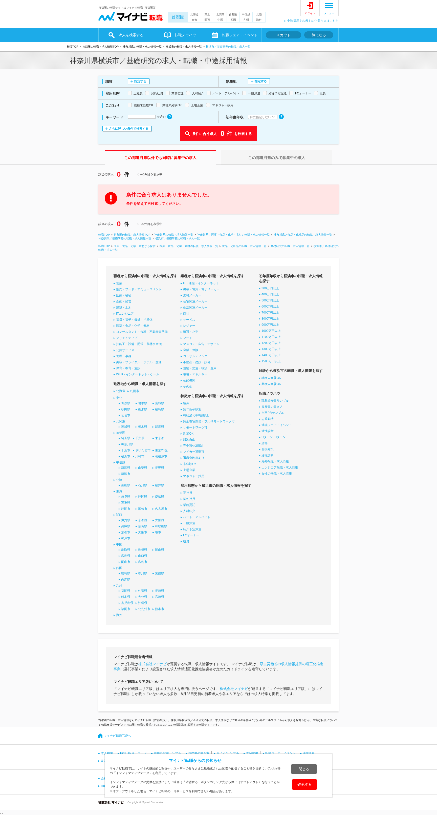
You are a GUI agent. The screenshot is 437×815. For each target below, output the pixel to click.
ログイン (310, 13)
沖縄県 (142, 603)
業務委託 (189, 505)
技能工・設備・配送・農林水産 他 (139, 344)
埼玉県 (125, 438)
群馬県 (159, 427)
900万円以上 (270, 325)
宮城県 (159, 403)
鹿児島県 (127, 603)
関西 (207, 19)
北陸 (259, 14)
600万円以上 (270, 306)
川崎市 (139, 456)
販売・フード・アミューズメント (139, 289)
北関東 (220, 14)
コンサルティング (195, 356)
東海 (194, 19)
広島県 (125, 556)
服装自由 (189, 439)
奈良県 (142, 526)
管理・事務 (123, 356)
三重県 (125, 502)
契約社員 (189, 499)
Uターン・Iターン (273, 437)
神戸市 (125, 538)
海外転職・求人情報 (275, 461)
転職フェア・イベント (280, 753)
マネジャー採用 (193, 476)
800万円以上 (270, 318)
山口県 (142, 556)
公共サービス (125, 350)
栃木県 (142, 427)
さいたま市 (142, 450)
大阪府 (159, 520)
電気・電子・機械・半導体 (134, 319)
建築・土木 (123, 307)
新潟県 (125, 468)
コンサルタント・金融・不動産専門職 (142, 332)
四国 (233, 19)
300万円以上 (270, 288)
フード (187, 338)
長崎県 (159, 591)
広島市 (142, 562)
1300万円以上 (271, 349)
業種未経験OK (271, 384)
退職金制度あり (193, 458)
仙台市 (125, 415)
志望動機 (267, 419)
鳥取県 (125, 550)
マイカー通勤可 (193, 452)
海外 (259, 19)
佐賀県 (142, 591)
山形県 (142, 409)
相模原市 (161, 456)
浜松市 (142, 509)
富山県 (125, 485)
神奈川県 (127, 444)
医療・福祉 (123, 295)
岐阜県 (125, 496)
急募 (186, 403)
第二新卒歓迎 (192, 409)
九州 (246, 19)
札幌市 (134, 391)
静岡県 (142, 496)
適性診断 (267, 431)
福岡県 (125, 591)
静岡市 (125, 509)
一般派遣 (189, 523)
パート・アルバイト (196, 517)
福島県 (159, 409)
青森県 (125, 403)
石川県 (142, 485)
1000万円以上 (271, 331)
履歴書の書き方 (272, 407)
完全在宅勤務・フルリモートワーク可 (209, 421)
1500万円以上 (271, 361)
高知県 (125, 579)
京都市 (125, 532)
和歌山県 (161, 526)
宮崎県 (159, 597)
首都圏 (177, 17)
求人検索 (107, 753)
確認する (304, 784)
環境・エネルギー (195, 374)
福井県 (159, 485)
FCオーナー (191, 535)
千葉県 (139, 438)
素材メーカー (192, 295)
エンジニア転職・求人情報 (279, 467)
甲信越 (246, 14)
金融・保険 (190, 350)
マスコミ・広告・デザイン (201, 344)
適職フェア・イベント (276, 425)
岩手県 (142, 403)
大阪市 (142, 532)
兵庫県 (125, 526)
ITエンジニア (125, 313)
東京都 (159, 438)
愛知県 (159, 496)
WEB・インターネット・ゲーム (137, 374)
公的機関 (189, 380)
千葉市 (125, 450)
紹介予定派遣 (192, 529)
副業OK (188, 433)
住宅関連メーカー (195, 301)
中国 (220, 19)
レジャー (189, 326)
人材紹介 (189, 511)
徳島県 (125, 573)
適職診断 (267, 455)
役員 (186, 541)
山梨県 (142, 468)
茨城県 (125, 427)
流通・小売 (190, 332)
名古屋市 (161, 509)
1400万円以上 (271, 355)
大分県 (142, 597)
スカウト (283, 35)
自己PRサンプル (272, 413)
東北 (207, 14)
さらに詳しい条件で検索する (128, 128)
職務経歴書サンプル (275, 400)
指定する (140, 81)
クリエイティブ (126, 338)
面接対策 (267, 449)
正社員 (187, 493)
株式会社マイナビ (152, 664)
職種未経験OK (271, 378)
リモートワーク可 (195, 427)
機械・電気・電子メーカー (201, 289)
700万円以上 (270, 312)
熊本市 (159, 609)
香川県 (142, 573)
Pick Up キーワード (133, 753)
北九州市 (144, 609)
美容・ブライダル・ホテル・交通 (139, 362)
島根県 (142, 550)
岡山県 (159, 550)
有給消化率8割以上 (196, 415)
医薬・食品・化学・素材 (132, 326)
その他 (187, 386)
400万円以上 (270, 294)
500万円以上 (270, 300)
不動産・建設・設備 (196, 362)
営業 (119, 283)
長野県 (159, 468)
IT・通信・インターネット (201, 283)
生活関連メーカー (195, 307)
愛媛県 (159, 573)
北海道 (194, 14)
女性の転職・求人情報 (276, 473)
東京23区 (161, 450)
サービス (189, 319)
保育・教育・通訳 (128, 368)
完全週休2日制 (193, 445)
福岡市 (125, 609)
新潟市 (125, 474)
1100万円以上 (271, 337)
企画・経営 (123, 301)
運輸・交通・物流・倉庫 (199, 368)
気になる (319, 35)
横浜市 (125, 456)
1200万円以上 (271, 343)
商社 (186, 313)
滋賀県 (125, 520)
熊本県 (125, 597)
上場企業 (189, 470)
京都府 (142, 520)
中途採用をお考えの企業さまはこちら (313, 21)
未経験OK (189, 464)
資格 (264, 443)
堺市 (158, 532)
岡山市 (125, 562)
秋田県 (125, 409)
